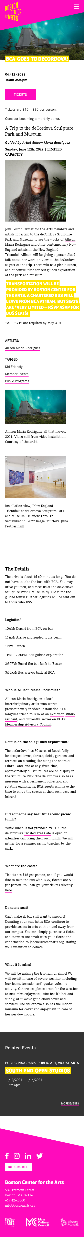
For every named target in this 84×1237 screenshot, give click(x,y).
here (8, 889)
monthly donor (48, 118)
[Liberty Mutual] (70, 1225)
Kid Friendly (14, 366)
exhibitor (57, 713)
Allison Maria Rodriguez (22, 347)
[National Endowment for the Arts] (10, 1225)
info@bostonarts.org (20, 1205)
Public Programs (17, 380)
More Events (70, 1103)
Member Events (17, 373)
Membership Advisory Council (28, 724)
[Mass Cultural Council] (38, 1225)
